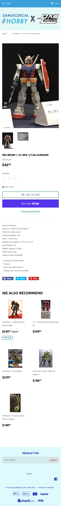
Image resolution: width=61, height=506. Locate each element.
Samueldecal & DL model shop (23, 488)
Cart (57, 4)
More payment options (30, 211)
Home (4, 34)
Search (29, 474)
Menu (8, 4)
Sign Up (53, 460)
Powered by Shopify (46, 488)
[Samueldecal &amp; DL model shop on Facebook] (55, 480)
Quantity (5, 173)
